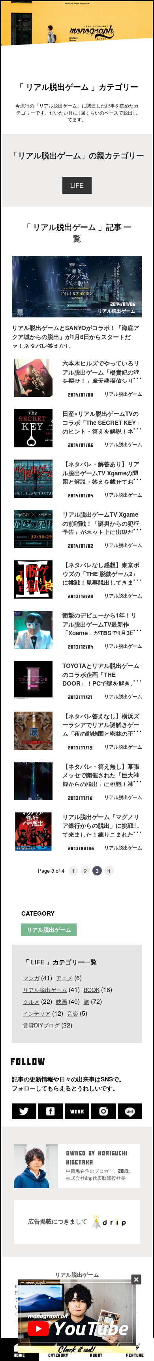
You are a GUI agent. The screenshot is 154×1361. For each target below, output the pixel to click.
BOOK (92, 990)
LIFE (77, 185)
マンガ (31, 978)
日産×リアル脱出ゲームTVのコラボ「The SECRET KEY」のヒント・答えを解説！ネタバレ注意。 (102, 427)
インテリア (37, 1013)
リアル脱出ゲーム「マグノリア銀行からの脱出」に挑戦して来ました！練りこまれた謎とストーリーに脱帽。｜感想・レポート (100, 834)
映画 (61, 1001)
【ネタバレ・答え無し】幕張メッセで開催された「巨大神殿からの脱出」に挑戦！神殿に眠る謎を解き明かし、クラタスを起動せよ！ (100, 784)
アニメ (64, 978)
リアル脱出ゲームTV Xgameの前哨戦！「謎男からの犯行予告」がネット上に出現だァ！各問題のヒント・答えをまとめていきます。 (100, 532)
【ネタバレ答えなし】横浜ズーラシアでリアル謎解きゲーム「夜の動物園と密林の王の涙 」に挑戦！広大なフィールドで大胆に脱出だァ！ (101, 734)
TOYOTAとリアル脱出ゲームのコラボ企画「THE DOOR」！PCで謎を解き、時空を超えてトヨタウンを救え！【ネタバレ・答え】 (100, 683)
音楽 (72, 1013)
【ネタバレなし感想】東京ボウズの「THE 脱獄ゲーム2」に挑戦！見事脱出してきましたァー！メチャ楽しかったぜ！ (100, 582)
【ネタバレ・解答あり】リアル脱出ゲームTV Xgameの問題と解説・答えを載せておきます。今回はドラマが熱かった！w (100, 482)
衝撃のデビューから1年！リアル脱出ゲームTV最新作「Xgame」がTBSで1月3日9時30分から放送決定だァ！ (100, 628)
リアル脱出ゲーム (116, 310)
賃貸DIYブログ (41, 1025)
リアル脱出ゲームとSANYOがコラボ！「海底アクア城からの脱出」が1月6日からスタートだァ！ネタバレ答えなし (75, 336)
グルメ (31, 1001)
